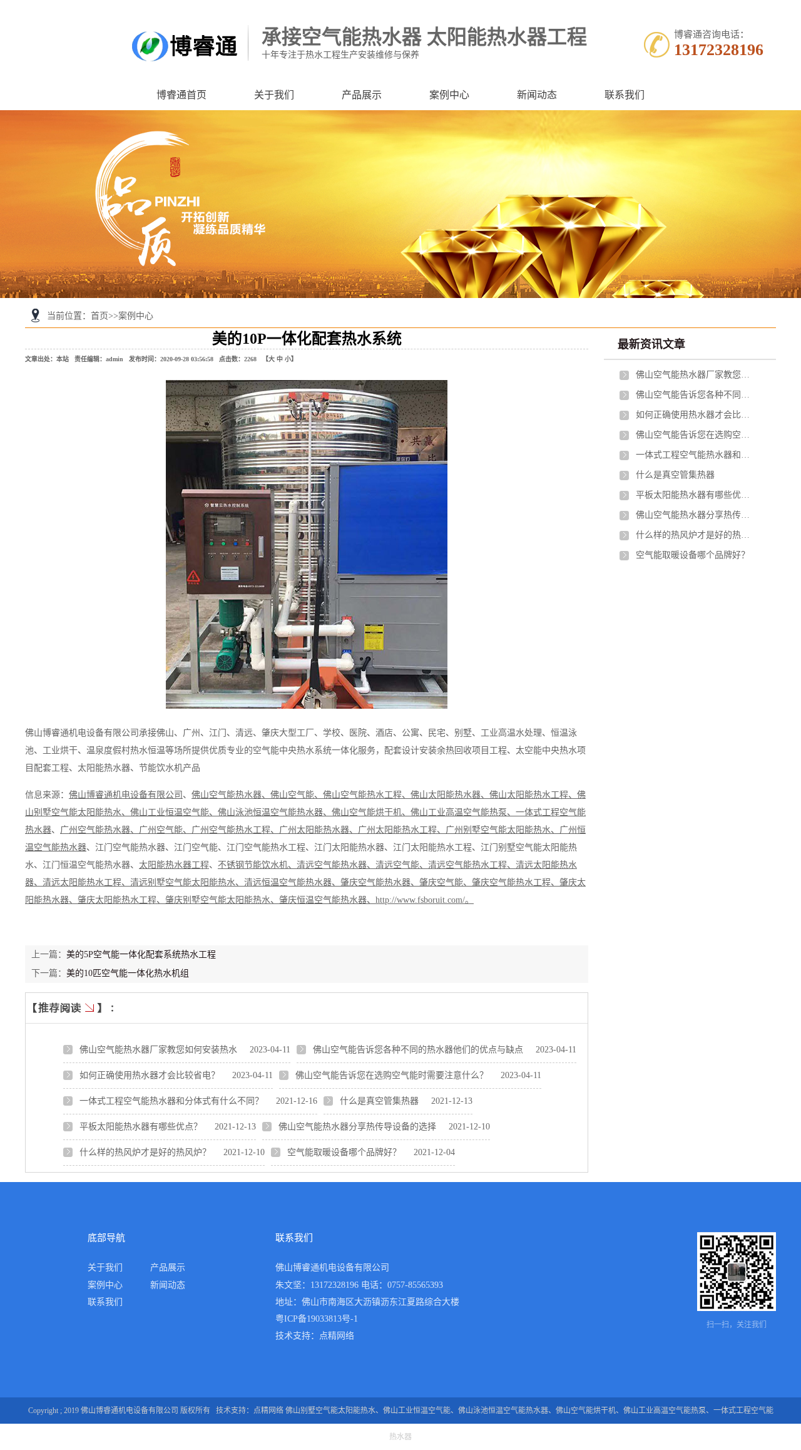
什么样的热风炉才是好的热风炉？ (145, 1152)
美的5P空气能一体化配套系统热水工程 (141, 954)
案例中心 (449, 95)
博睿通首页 (181, 95)
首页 (99, 316)
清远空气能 (397, 865)
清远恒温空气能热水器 (288, 882)
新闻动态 (537, 95)
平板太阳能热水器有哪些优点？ (140, 1126)
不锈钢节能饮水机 (253, 865)
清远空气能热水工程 (467, 865)
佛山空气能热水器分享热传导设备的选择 (357, 1126)
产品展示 (362, 95)
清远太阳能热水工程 (82, 882)
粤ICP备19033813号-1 (316, 1319)
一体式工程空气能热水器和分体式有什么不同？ (171, 1101)
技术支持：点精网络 (314, 1335)
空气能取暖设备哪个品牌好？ (344, 1152)
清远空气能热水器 (332, 865)
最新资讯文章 (651, 344)
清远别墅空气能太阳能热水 (182, 882)
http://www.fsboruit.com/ (420, 900)
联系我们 (625, 95)
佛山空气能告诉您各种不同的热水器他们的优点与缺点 (418, 1049)
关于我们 (274, 95)
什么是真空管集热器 (379, 1101)
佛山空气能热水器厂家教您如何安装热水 (158, 1049)
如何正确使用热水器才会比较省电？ (149, 1075)
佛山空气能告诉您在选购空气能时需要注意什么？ (391, 1075)
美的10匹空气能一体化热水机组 (127, 973)
